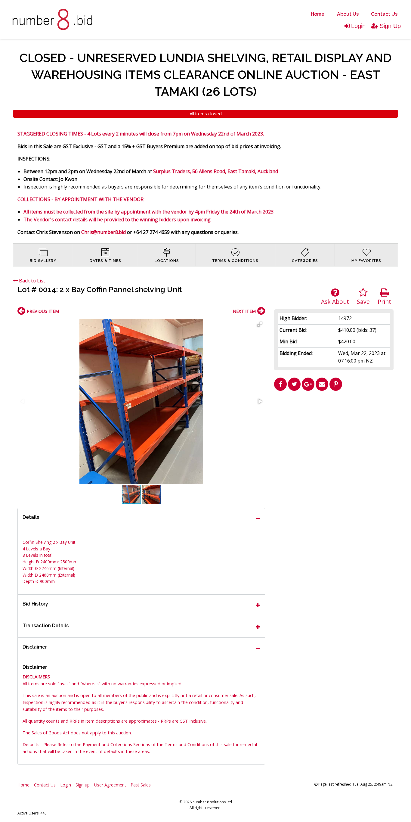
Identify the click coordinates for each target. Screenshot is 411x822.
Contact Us (384, 14)
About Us (348, 14)
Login (358, 26)
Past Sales (141, 785)
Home (317, 14)
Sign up (83, 785)
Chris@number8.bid (103, 232)
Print (384, 301)
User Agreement (110, 785)
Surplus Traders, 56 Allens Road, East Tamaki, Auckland (215, 171)
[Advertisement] (334, 435)
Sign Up (390, 26)
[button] (259, 324)
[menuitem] (317, 14)
